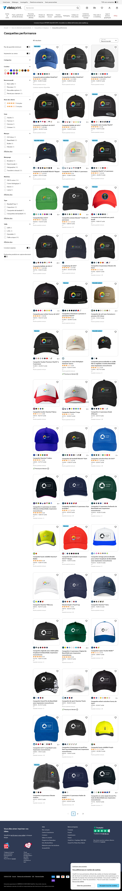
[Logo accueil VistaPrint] (12, 7)
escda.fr (14, 858)
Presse (70, 837)
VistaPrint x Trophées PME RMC (77, 840)
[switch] (111, 2)
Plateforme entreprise (36, 2)
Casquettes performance (59, 28)
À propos (70, 830)
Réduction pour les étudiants (50, 845)
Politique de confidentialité (24, 876)
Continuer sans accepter (79, 866)
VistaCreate (6, 2)
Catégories (7, 60)
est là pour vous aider (18, 835)
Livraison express (10, 248)
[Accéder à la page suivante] (83, 814)
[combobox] (51, 8)
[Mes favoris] (102, 8)
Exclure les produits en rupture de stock (17, 254)
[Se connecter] (109, 8)
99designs (15, 2)
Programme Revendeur (49, 840)
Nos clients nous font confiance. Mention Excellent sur (103, 841)
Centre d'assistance (48, 832)
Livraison (44, 835)
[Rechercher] (77, 8)
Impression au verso (11, 53)
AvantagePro (24, 2)
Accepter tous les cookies (108, 885)
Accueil (6, 28)
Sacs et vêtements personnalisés (21, 28)
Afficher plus (8, 151)
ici (87, 23)
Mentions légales (39, 876)
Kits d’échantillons (47, 843)
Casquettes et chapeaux (41, 28)
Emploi (70, 832)
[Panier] (117, 8)
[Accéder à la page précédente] (68, 814)
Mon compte (45, 830)
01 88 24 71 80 (7, 876)
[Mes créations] (94, 8)
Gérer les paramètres (84, 885)
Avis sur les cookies (78, 881)
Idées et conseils (47, 837)
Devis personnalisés (51, 2)
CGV (33, 876)
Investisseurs (71, 835)
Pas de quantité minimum (12, 47)
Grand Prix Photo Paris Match (76, 843)
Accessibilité (46, 848)
